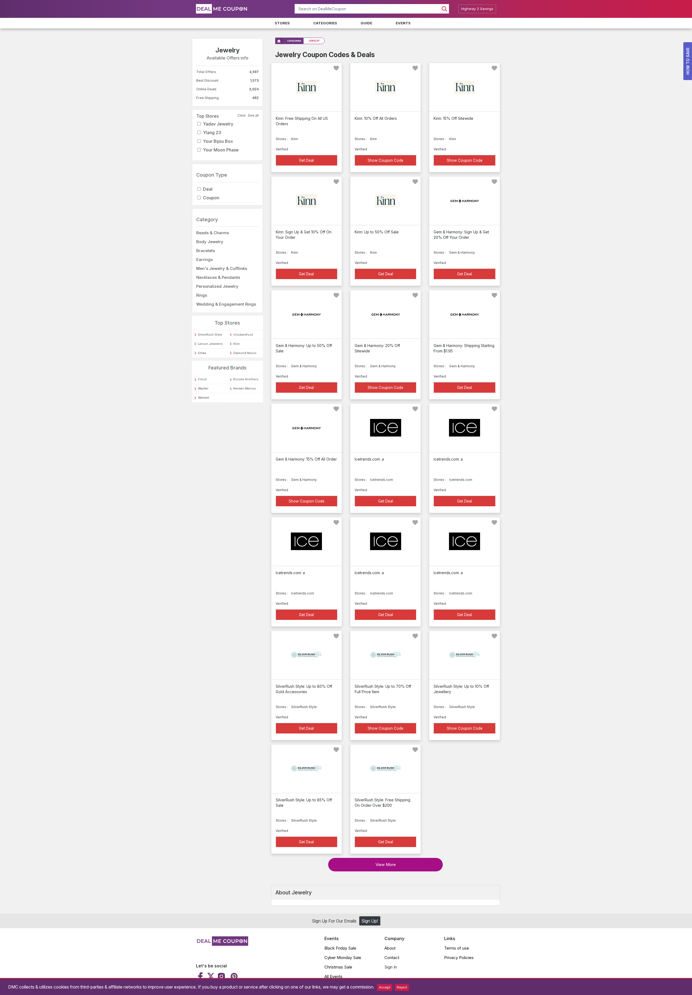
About (389, 948)
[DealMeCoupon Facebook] (201, 976)
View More (385, 864)
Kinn (236, 344)
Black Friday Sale (340, 948)
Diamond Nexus (245, 353)
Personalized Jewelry (217, 286)
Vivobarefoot (243, 334)
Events (403, 23)
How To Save (688, 61)
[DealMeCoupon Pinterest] (233, 976)
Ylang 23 (212, 132)
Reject (402, 987)
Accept (384, 987)
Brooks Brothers (245, 379)
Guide (366, 23)
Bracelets (205, 250)
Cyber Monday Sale (342, 957)
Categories (325, 23)
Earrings (204, 259)
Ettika (202, 353)
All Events (333, 976)
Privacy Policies (459, 957)
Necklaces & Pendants (218, 277)
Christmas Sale (338, 967)
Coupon (211, 197)
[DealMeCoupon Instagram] (221, 976)
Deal (207, 189)
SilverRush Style (210, 334)
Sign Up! (369, 921)
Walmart (203, 397)
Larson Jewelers (210, 344)
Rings (201, 295)
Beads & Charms (212, 232)
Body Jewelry (209, 241)
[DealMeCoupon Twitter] (210, 976)
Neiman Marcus (244, 388)
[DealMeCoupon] (222, 944)
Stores (282, 23)
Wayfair (203, 388)
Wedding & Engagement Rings (226, 304)
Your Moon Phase (221, 150)
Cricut (202, 379)
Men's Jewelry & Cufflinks (221, 268)
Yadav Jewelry (218, 124)
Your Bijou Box (218, 141)
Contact (391, 957)
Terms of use (456, 948)
